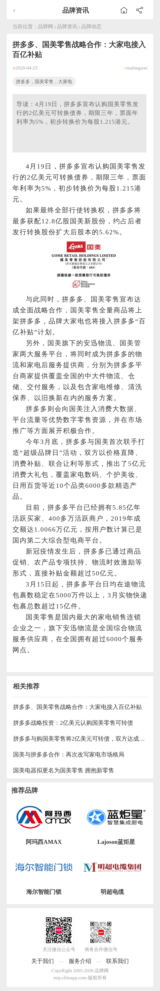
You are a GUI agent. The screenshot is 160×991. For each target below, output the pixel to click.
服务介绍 (80, 961)
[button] (139, 9)
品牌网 (45, 26)
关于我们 (42, 961)
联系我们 (117, 961)
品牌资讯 (67, 26)
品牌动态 (91, 26)
